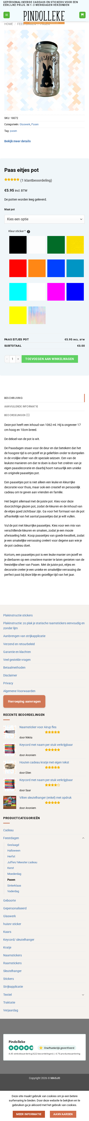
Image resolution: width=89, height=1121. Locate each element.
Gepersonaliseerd (15, 908)
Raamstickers (12, 963)
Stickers (8, 979)
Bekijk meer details (17, 141)
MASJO (55, 1078)
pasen (13, 130)
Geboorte (9, 900)
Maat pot (9, 209)
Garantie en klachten (17, 652)
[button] (6, 15)
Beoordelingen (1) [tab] (17, 415)
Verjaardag (10, 1010)
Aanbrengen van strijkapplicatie (24, 636)
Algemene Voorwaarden (19, 691)
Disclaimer (10, 675)
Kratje (7, 947)
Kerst (10, 868)
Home (8, 24)
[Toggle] (83, 838)
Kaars (7, 932)
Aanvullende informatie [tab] (21, 406)
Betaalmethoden (14, 667)
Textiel (7, 995)
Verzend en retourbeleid (19, 644)
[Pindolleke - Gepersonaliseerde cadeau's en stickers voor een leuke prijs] (44, 17)
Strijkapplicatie (13, 987)
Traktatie (9, 1002)
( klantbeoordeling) (36, 180)
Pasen (35, 124)
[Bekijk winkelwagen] (82, 15)
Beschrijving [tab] (13, 398)
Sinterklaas (14, 885)
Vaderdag (13, 891)
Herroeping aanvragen (24, 701)
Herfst (11, 856)
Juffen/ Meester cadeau (22, 862)
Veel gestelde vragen (17, 660)
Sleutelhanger (12, 971)
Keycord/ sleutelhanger (18, 940)
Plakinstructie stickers (18, 615)
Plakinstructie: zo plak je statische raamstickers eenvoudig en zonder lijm (44, 625)
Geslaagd (13, 845)
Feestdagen (11, 838)
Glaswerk (25, 124)
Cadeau (8, 830)
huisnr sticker (12, 924)
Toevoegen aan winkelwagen (49, 359)
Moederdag (14, 873)
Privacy (8, 683)
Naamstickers (12, 955)
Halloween (13, 850)
